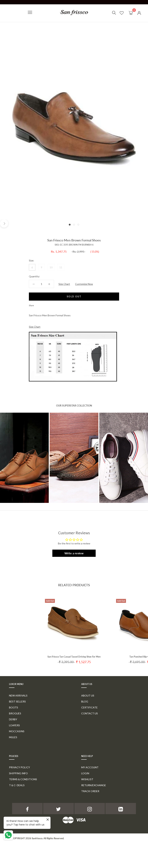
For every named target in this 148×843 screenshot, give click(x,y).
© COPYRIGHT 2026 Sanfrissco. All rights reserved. (36, 838)
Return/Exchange (93, 785)
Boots (13, 707)
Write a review (74, 553)
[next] (4, 223)
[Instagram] (89, 808)
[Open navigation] (30, 12)
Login (85, 773)
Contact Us (89, 713)
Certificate (89, 707)
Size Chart (64, 283)
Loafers (14, 725)
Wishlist (87, 779)
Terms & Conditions (23, 779)
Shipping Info (18, 773)
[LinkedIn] (120, 808)
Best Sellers (17, 701)
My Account (90, 767)
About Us (87, 695)
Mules (13, 737)
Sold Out (74, 296)
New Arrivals (18, 695)
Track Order (90, 791)
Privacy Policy (19, 767)
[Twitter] (42, 304)
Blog (84, 701)
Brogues (15, 713)
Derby (13, 719)
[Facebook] (37, 304)
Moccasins (16, 731)
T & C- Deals (17, 785)
